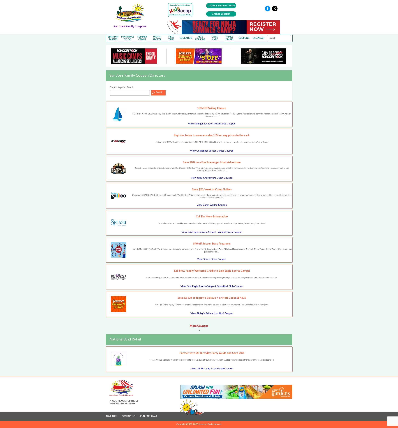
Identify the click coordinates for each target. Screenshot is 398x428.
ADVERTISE (111, 416)
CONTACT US (128, 416)
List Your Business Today (221, 5)
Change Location (221, 14)
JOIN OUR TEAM (148, 416)
